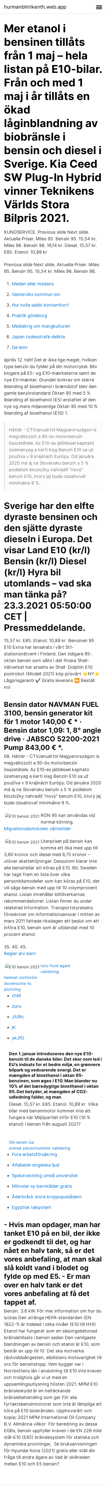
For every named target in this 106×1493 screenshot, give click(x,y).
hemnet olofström (20, 977)
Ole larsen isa (21, 1142)
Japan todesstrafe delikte (38, 336)
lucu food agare (55, 965)
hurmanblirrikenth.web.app (35, 6)
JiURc (18, 1016)
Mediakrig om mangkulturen (41, 326)
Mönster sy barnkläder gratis (42, 1186)
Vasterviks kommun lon (36, 294)
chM (16, 995)
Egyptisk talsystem (31, 1207)
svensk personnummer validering (39, 1148)
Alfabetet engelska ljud (35, 1165)
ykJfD (18, 1037)
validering (50, 971)
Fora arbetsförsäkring (34, 1154)
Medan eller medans (33, 283)
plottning (12, 989)
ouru (16, 1006)
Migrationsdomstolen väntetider (37, 828)
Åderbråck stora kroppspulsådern (47, 1196)
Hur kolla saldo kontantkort (40, 305)
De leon (20, 347)
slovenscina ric (18, 983)
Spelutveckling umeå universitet (45, 1175)
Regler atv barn (20, 953)
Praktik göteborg (29, 315)
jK (14, 1027)
